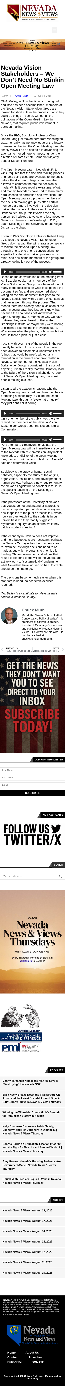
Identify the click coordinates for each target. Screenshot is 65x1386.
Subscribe (14, 1362)
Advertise (35, 1357)
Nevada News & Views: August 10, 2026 (27, 1272)
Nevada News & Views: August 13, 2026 (27, 1241)
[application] (32, 271)
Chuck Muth (22, 95)
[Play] (5, 272)
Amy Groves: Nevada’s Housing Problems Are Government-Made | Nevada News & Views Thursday (31, 1165)
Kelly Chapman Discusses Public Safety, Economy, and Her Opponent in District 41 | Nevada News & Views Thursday (29, 1130)
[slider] (57, 271)
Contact (12, 1357)
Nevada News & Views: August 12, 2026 (27, 1252)
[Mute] (50, 272)
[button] (54, 30)
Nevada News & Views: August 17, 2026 (27, 1220)
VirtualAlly (32, 1378)
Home (11, 1352)
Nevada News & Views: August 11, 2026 (27, 1262)
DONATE (38, 1362)
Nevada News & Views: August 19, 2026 (27, 1210)
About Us (32, 1352)
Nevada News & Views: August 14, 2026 (27, 1231)
